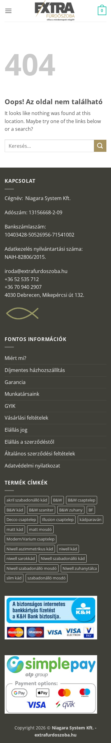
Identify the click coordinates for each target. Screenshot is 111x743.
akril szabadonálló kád (26, 500)
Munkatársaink (22, 394)
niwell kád (68, 549)
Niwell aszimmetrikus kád (29, 549)
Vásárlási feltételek (26, 417)
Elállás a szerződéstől (29, 441)
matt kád (14, 529)
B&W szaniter (41, 510)
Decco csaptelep (21, 519)
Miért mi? (15, 358)
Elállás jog (16, 429)
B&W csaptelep (81, 500)
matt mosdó (40, 529)
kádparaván (90, 519)
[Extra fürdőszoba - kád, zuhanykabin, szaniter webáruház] (55, 11)
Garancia (15, 382)
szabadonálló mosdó (46, 578)
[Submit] (100, 146)
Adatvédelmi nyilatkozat (32, 465)
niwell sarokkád (20, 558)
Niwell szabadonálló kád (63, 558)
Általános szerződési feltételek (40, 453)
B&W (57, 500)
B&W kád (14, 510)
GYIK (10, 406)
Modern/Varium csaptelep (30, 539)
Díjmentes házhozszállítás (35, 370)
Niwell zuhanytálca (80, 568)
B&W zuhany (71, 510)
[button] (8, 10)
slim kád (14, 578)
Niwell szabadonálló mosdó (31, 568)
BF (90, 510)
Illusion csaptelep (58, 519)
